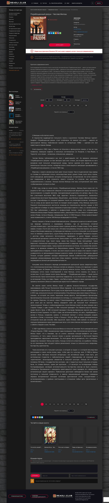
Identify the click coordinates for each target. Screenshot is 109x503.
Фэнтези (11, 21)
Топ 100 (45, 3)
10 (78, 105)
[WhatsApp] (60, 33)
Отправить (35, 475)
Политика (11, 56)
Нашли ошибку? (53, 19)
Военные (11, 58)
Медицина (12, 63)
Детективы (12, 26)
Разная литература (14, 33)
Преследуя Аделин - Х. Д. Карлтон (17, 139)
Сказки (11, 61)
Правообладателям (17, 496)
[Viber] (58, 33)
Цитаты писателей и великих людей (14, 13)
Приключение (13, 35)
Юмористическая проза (15, 68)
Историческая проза (14, 28)
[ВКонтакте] (51, 33)
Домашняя (12, 49)
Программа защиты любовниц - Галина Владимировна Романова (17, 155)
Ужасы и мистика (13, 42)
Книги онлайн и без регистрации (38, 9)
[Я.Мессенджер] (53, 33)
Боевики (11, 54)
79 (86, 105)
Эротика (11, 19)
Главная (35, 3)
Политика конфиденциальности (38, 496)
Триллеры (11, 47)
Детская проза (13, 45)
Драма (11, 51)
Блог (68, 3)
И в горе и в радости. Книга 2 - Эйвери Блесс (17, 147)
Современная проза (14, 31)
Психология (12, 40)
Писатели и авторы (56, 3)
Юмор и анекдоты (77, 3)
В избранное (92, 417)
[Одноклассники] (56, 33)
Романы (11, 17)
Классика (11, 38)
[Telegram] (49, 33)
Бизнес (11, 65)
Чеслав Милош (77, 29)
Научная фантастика (15, 24)
